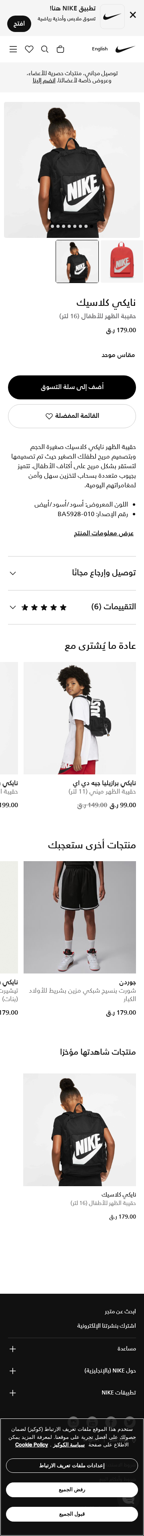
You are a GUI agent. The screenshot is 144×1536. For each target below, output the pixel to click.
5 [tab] (69, 226)
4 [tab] (74, 226)
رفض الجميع (72, 1489)
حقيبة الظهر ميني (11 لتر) (102, 792)
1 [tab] (91, 226)
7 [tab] (58, 226)
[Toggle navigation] (13, 49)
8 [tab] (52, 226)
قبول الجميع (72, 1514)
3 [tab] (80, 226)
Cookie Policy (31, 1444)
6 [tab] (63, 226)
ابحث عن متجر (120, 1311)
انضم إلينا (44, 80)
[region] (72, 1477)
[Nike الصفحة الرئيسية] (125, 49)
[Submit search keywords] (45, 49)
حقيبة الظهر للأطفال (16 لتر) (103, 1203)
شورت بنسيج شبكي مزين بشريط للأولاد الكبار (82, 995)
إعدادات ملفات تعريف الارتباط (72, 1465)
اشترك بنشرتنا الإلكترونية (106, 1326)
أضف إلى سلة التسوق (72, 387)
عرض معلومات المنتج (104, 534)
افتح (19, 24)
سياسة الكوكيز (69, 1444)
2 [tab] (86, 226)
